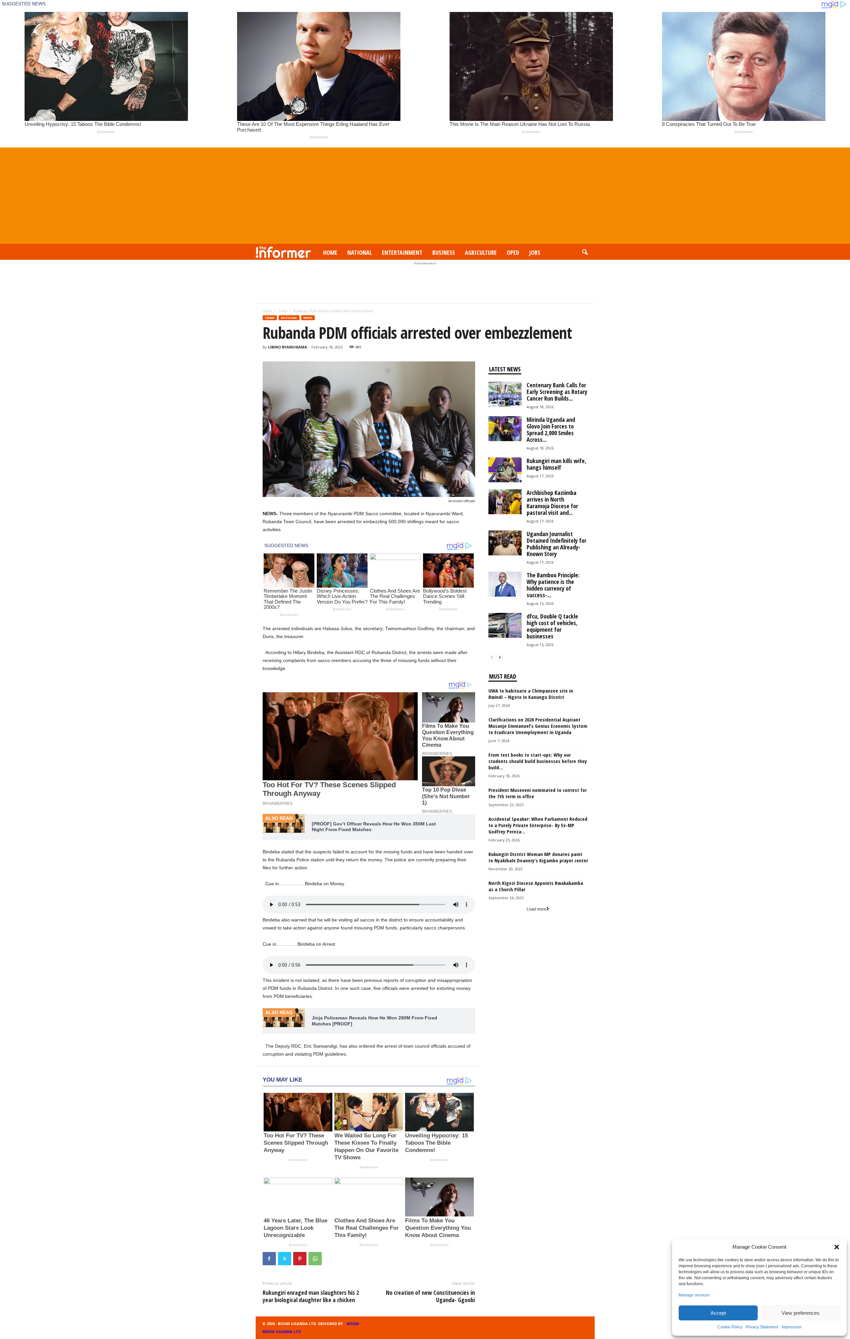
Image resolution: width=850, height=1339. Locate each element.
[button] (836, 1247)
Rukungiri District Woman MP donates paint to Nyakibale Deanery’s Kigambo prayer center (538, 857)
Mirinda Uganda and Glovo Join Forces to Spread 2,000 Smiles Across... (551, 429)
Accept (718, 1313)
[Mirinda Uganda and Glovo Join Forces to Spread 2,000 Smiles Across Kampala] (505, 428)
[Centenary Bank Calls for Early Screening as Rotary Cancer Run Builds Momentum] (505, 394)
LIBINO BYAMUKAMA (287, 346)
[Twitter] (284, 1258)
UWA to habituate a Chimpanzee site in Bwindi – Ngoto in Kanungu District (530, 693)
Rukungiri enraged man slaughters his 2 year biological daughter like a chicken (311, 1296)
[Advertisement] (425, 193)
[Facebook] (269, 1258)
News (307, 318)
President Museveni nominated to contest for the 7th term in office (537, 793)
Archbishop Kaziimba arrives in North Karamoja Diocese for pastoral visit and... (552, 503)
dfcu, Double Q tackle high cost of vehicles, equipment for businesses (552, 626)
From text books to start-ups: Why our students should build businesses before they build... (537, 761)
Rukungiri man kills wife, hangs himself (556, 464)
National (359, 252)
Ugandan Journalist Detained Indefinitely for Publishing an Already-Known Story (556, 544)
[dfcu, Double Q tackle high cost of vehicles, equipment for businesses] (505, 625)
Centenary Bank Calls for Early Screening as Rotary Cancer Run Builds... (557, 391)
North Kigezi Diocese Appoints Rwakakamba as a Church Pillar (535, 886)
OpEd (513, 252)
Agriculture (481, 252)
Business (443, 252)
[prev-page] (491, 657)
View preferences (800, 1313)
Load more (536, 909)
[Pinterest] (299, 1258)
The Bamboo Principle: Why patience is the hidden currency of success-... (553, 585)
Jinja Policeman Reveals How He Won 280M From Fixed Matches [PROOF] (374, 1020)
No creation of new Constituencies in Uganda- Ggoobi (430, 1296)
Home (330, 252)
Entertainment (402, 252)
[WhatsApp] (315, 1258)
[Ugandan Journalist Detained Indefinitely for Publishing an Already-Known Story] (505, 542)
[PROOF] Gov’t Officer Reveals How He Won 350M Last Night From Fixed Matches (374, 826)
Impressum (792, 1327)
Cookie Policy (730, 1327)
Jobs (534, 252)
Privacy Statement (762, 1327)
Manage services (694, 1295)
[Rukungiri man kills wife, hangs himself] (505, 469)
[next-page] (499, 657)
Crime (282, 311)
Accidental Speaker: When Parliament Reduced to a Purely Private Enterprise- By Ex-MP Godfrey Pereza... (537, 825)
